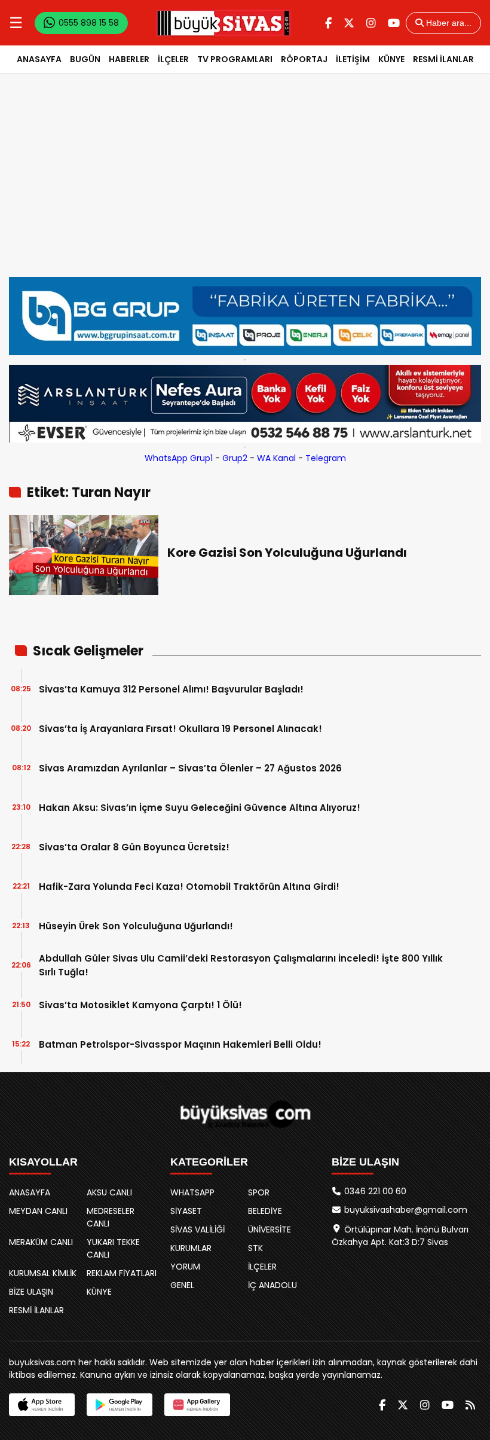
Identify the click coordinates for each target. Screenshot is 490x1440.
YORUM (185, 1267)
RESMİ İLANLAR (443, 59)
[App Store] (42, 1404)
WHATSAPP (192, 1192)
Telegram (325, 458)
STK (255, 1248)
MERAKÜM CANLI (41, 1242)
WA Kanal (276, 458)
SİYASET (186, 1211)
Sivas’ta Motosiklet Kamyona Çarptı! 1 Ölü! (140, 1005)
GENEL (182, 1285)
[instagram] (371, 23)
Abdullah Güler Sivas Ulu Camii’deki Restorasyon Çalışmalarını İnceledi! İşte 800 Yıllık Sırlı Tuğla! (241, 965)
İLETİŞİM (353, 59)
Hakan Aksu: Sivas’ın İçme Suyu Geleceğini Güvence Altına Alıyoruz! (199, 807)
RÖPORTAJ (304, 59)
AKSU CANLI (109, 1192)
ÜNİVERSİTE (269, 1229)
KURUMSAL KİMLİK (42, 1273)
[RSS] (470, 1405)
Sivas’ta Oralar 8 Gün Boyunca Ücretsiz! (134, 847)
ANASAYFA (39, 59)
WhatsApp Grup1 (179, 458)
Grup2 (234, 458)
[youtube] (394, 23)
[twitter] (349, 23)
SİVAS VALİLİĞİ (197, 1229)
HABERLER (129, 59)
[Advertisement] (245, 187)
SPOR (259, 1192)
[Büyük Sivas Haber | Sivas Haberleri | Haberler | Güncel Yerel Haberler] (223, 22)
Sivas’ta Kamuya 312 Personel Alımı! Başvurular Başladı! (171, 689)
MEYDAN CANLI (38, 1211)
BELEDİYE (265, 1211)
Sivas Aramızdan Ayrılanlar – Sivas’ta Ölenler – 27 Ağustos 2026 (190, 768)
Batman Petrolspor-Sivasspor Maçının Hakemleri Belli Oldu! (180, 1044)
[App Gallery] (197, 1404)
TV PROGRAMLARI (234, 59)
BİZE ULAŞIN (31, 1292)
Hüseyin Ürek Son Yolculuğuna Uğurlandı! (136, 926)
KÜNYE (391, 59)
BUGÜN (85, 59)
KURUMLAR (191, 1248)
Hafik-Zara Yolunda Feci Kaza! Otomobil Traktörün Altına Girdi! (189, 886)
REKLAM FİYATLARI (122, 1273)
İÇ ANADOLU (272, 1285)
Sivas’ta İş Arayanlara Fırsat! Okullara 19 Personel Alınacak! (180, 728)
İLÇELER (173, 59)
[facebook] (328, 23)
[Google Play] (119, 1404)
